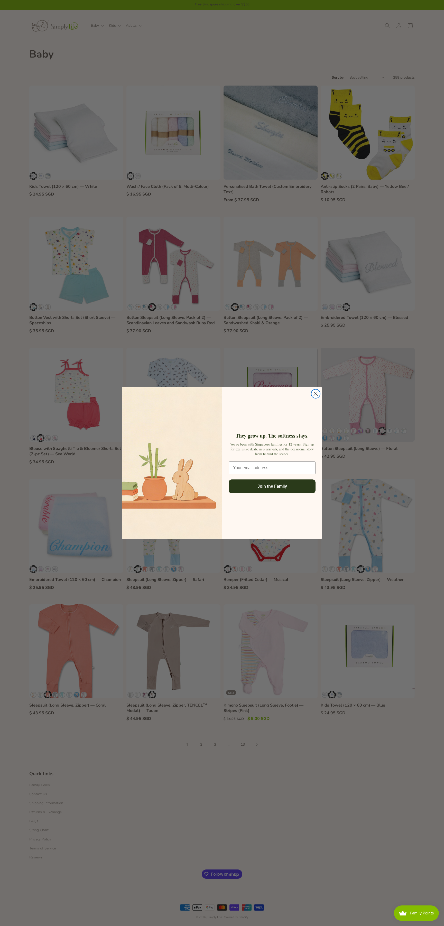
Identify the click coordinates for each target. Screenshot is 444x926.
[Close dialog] (315, 393)
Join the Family (272, 486)
